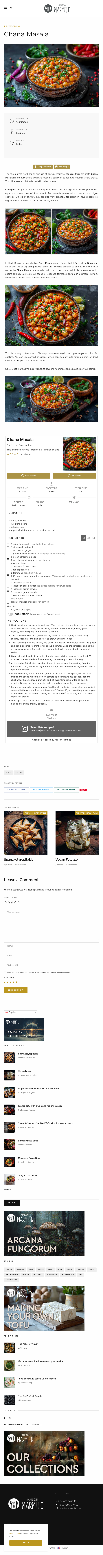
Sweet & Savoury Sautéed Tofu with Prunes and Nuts (45, 1123)
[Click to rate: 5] (16, 982)
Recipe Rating (10, 897)
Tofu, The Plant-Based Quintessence (37, 1378)
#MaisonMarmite (72, 730)
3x (93, 538)
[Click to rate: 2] (7, 982)
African (9, 1269)
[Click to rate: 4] (13, 982)
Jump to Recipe (44, 166)
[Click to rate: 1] (4, 982)
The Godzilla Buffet (25, 1180)
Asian (31, 1269)
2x (88, 538)
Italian (69, 1269)
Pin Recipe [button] (76, 475)
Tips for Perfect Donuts (30, 1396)
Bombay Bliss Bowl (28, 1140)
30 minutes (22, 122)
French (40, 1269)
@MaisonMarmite (48, 730)
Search (7, 1190)
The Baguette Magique (26, 1093)
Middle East (38, 1274)
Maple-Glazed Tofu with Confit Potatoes (38, 1088)
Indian (19, 144)
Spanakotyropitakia (19, 859)
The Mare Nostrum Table (35, 813)
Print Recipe (63, 166)
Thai (80, 1274)
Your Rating (9, 978)
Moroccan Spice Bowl (29, 1158)
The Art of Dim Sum (28, 1344)
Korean (92, 1269)
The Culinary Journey (26, 1127)
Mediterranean (20, 865)
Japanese (80, 1269)
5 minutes (59, 865)
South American (68, 1274)
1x (84, 538)
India (8, 772)
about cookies (14, 1533)
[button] (8, 454)
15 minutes (8, 865)
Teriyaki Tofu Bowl (27, 1175)
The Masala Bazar (12, 26)
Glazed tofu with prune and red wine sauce (40, 1106)
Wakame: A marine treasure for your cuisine (40, 1361)
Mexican (26, 1274)
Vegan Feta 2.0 (67, 859)
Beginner (21, 133)
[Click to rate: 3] (10, 982)
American (20, 1269)
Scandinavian (52, 1274)
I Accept (26, 1543)
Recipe (19, 772)
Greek (50, 1269)
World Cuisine (11, 1279)
